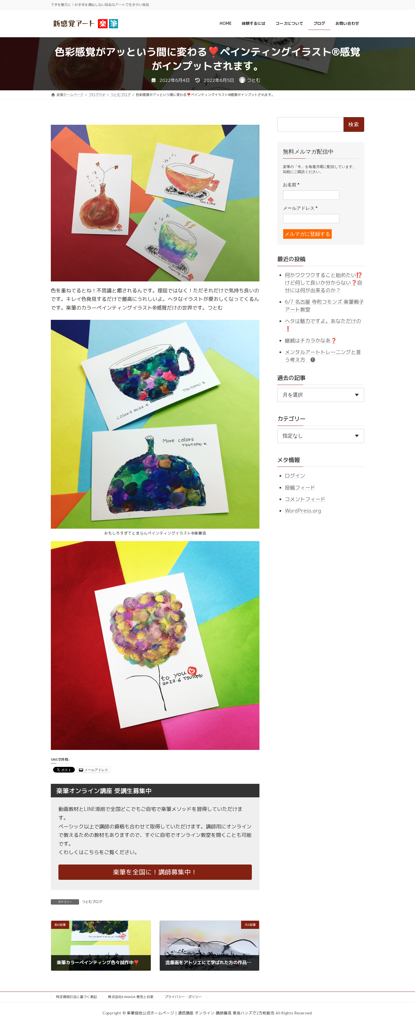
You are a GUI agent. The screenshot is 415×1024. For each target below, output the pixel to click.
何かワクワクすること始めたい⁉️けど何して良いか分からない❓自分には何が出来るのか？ (323, 283)
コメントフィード (305, 499)
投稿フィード (300, 487)
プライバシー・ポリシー (183, 996)
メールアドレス (300, 208)
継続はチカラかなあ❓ (311, 340)
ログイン (295, 475)
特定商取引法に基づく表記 (76, 996)
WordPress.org (303, 511)
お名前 (291, 184)
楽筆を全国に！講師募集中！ (155, 872)
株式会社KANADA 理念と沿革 (130, 996)
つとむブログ (92, 901)
